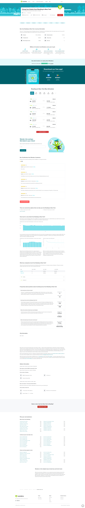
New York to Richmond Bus (23, 445)
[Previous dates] (29, 93)
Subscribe (23, 150)
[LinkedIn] (18, 500)
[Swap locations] (31, 15)
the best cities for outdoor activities (58, 353)
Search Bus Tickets (42, 406)
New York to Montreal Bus (47, 460)
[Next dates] (56, 93)
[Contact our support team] (82, 505)
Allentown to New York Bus (23, 431)
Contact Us (61, 497)
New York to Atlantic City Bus (48, 439)
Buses (29, 1)
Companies (61, 498)
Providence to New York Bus (24, 460)
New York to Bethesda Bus (23, 436)
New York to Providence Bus (47, 436)
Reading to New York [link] (40, 489)
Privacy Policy (68, 505)
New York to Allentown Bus (23, 441)
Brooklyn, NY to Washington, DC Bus (25, 458)
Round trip (29, 12)
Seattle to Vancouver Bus (23, 454)
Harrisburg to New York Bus (24, 421)
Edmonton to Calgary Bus (23, 452)
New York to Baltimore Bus (23, 439)
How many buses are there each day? (27, 290)
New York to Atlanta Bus (23, 444)
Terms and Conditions (63, 505)
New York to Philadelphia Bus (48, 445)
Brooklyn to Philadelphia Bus (47, 458)
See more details (22, 211)
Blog (49, 1)
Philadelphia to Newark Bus (47, 428)
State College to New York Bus (24, 426)
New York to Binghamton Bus (48, 441)
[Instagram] (15, 500)
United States (26, 489)
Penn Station (50, 356)
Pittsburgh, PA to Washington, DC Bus (49, 421)
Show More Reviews (25, 201)
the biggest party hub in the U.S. (48, 354)
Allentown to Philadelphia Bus (48, 426)
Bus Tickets (21, 489)
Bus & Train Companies (40, 1)
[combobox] (26, 15)
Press (50, 500)
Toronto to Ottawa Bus (47, 453)
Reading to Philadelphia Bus (47, 422)
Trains (33, 1)
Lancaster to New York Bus (23, 427)
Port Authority (41, 356)
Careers (50, 501)
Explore (47, 1)
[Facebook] (17, 500)
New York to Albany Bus (23, 446)
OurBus (34, 166)
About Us (50, 497)
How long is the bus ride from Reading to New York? (29, 300)
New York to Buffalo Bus (47, 444)
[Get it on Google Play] (57, 75)
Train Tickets (40, 498)
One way (24, 12)
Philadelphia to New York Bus (24, 428)
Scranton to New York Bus (23, 422)
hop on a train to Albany (28, 358)
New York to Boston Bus (47, 440)
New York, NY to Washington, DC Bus (25, 440)
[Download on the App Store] (48, 75)
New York (30, 489)
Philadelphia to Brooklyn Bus (47, 427)
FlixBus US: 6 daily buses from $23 (49, 209)
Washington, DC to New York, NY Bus (25, 453)
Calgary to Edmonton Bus (23, 459)
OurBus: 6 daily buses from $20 (25, 209)
